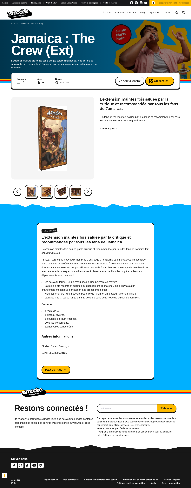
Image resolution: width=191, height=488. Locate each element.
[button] (31, 191)
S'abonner (166, 408)
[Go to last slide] (17, 192)
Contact (168, 12)
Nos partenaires (71, 479)
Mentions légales (172, 479)
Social (153, 483)
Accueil (5, 3)
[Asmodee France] (19, 12)
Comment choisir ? (124, 12)
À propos (107, 12)
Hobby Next (36, 3)
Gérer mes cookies (171, 483)
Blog (142, 12)
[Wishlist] (183, 12)
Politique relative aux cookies (131, 483)
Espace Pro (154, 12)
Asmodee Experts (19, 3)
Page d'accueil (51, 479)
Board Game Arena (69, 3)
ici (174, 421)
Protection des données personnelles (140, 479)
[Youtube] (145, 3)
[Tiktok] (27, 465)
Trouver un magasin (89, 3)
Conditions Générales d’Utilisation (100, 479)
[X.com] (141, 3)
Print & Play (51, 3)
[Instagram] (136, 3)
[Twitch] (41, 465)
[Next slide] (88, 192)
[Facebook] (131, 3)
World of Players (110, 3)
